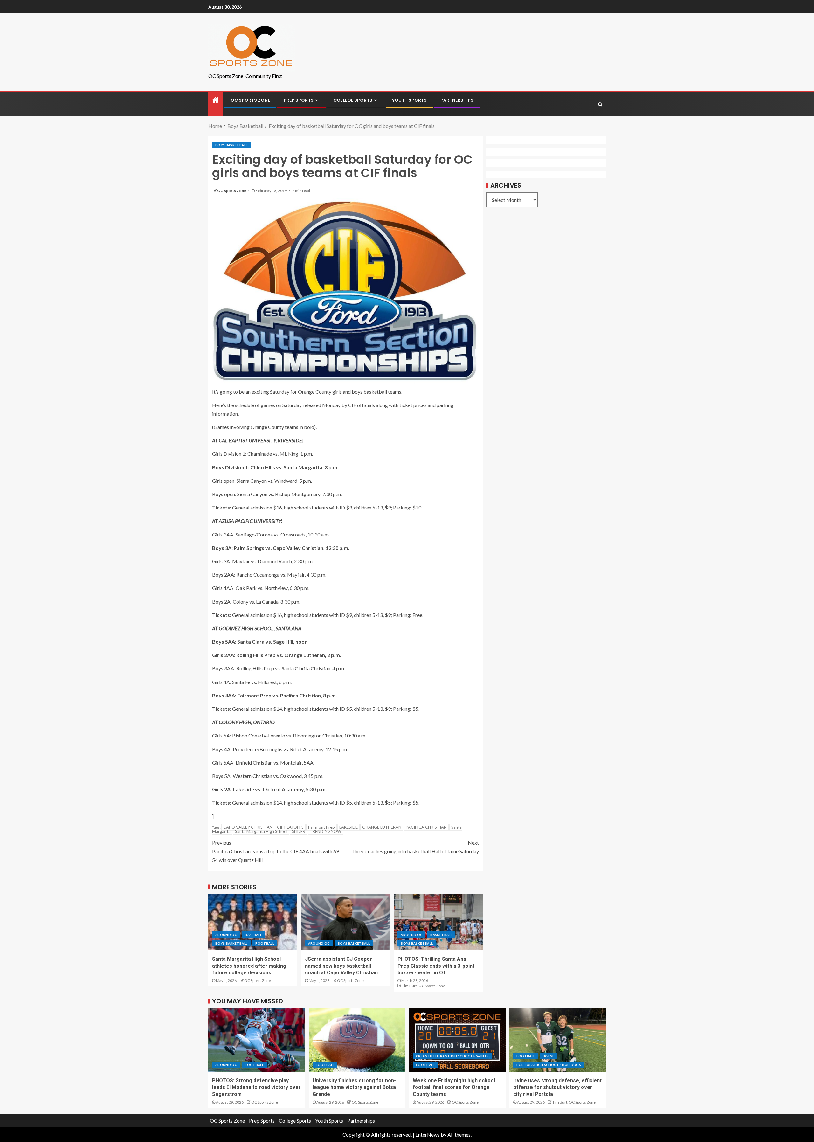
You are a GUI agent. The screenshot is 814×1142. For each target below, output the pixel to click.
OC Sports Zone (250, 100)
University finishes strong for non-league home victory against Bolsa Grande (354, 1087)
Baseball (253, 935)
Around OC (226, 935)
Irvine (548, 1056)
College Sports (352, 100)
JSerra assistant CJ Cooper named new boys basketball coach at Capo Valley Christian (341, 966)
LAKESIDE (348, 827)
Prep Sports (299, 100)
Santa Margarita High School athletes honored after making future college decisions (249, 966)
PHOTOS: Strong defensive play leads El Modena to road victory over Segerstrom (256, 1087)
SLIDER (298, 831)
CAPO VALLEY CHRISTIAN (247, 827)
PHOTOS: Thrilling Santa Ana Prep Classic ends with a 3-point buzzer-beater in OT (435, 966)
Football (264, 943)
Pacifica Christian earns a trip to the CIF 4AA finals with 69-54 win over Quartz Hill (276, 851)
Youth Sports (409, 100)
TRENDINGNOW (325, 831)
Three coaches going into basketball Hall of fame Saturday (415, 847)
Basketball (441, 935)
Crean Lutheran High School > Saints (452, 1056)
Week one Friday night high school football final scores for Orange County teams (454, 1087)
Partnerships (456, 100)
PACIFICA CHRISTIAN (426, 827)
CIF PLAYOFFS (290, 827)
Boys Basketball (231, 145)
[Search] (600, 104)
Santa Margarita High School (261, 831)
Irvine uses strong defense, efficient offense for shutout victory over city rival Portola (557, 1087)
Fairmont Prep (321, 827)
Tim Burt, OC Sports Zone (423, 985)
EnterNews (427, 1135)
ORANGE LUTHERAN (381, 827)
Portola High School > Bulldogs (548, 1065)
